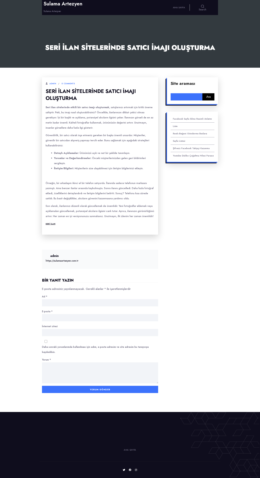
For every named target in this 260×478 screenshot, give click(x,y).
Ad (44, 296)
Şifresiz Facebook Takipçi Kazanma (191, 148)
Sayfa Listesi (179, 141)
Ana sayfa (179, 7)
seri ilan (50, 224)
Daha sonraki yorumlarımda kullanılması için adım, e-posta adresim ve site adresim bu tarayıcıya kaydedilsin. (95, 349)
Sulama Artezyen (62, 3)
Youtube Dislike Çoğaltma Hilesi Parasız (193, 155)
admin (52, 83)
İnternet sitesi (50, 326)
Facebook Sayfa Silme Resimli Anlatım (192, 118)
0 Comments (68, 83)
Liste (175, 126)
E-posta (47, 311)
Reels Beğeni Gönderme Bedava (190, 133)
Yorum (46, 359)
